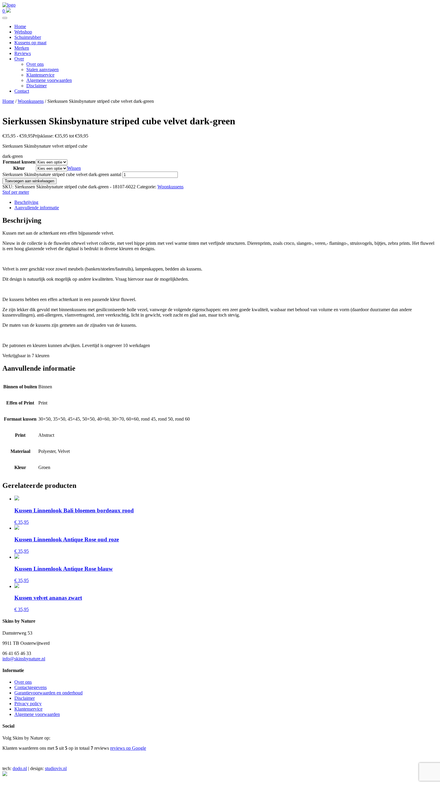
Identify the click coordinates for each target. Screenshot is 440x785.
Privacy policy (28, 703)
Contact (21, 91)
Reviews (22, 53)
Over (19, 58)
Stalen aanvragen (42, 69)
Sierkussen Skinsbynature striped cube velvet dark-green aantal (61, 174)
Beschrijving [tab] (26, 202)
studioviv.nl (56, 768)
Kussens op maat (30, 42)
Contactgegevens (30, 687)
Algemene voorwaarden (49, 80)
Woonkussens (31, 101)
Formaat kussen (19, 161)
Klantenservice (40, 74)
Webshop (23, 31)
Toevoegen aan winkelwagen (29, 181)
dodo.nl (20, 768)
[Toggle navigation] (4, 18)
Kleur (19, 168)
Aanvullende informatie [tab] (36, 207)
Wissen (74, 168)
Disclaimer (36, 85)
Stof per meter (15, 192)
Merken (21, 48)
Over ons (35, 64)
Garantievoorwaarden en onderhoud (48, 692)
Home (20, 26)
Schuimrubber (27, 37)
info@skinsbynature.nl (23, 658)
